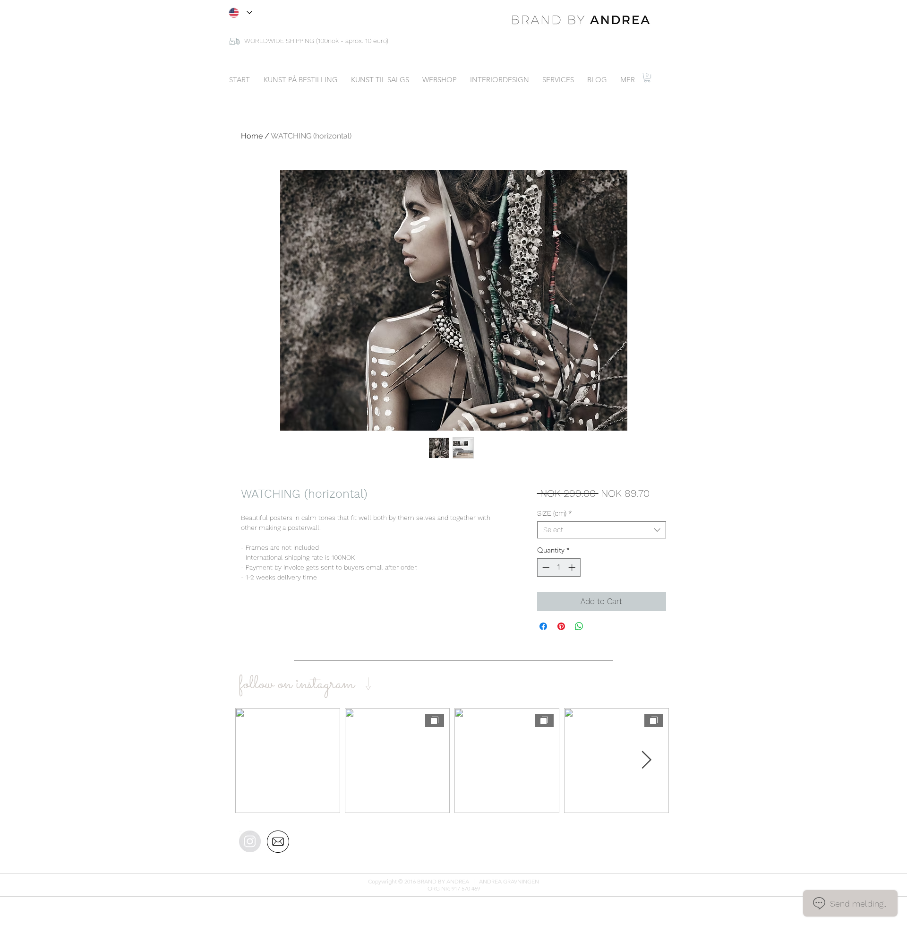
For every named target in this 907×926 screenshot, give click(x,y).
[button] (647, 77)
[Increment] (572, 567)
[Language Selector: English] (240, 12)
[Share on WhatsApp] (579, 626)
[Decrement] (545, 567)
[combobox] (601, 529)
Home (252, 135)
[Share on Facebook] (543, 626)
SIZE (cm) (554, 513)
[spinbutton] (558, 567)
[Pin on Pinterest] (561, 626)
